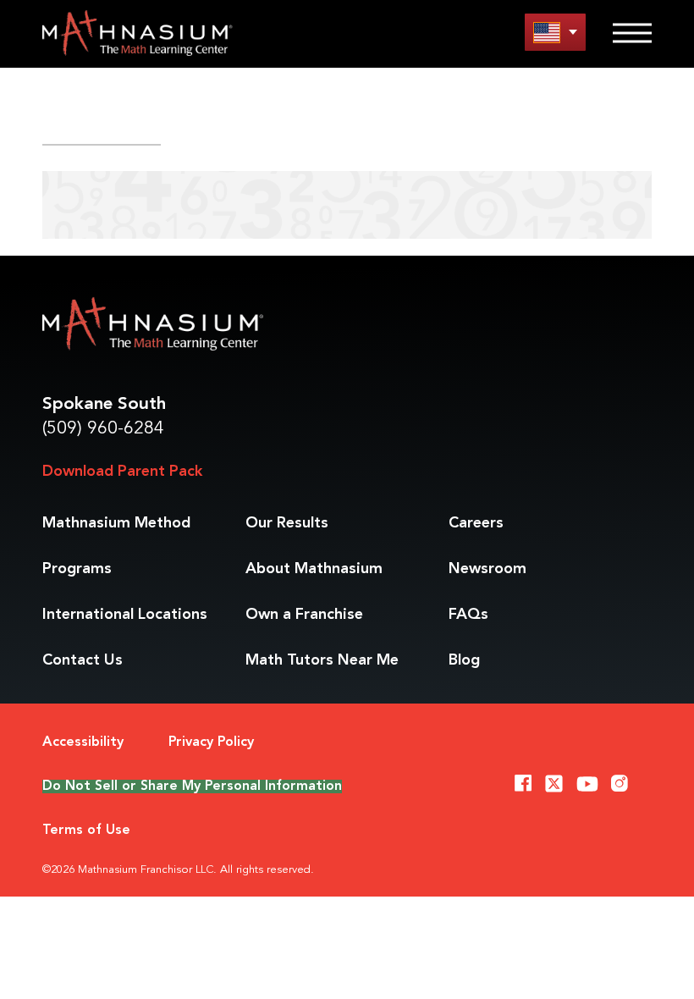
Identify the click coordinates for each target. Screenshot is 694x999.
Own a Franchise (304, 614)
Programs (77, 569)
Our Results (286, 523)
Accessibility (83, 742)
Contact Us (82, 660)
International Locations (124, 614)
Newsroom (487, 569)
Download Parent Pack (122, 471)
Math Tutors (322, 660)
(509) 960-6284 (103, 429)
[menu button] (555, 32)
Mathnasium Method (116, 523)
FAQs (468, 614)
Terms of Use (86, 830)
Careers (476, 523)
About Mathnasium (314, 569)
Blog (464, 660)
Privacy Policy (211, 742)
